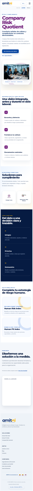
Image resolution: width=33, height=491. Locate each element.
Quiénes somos (5, 448)
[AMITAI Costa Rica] (25, 475)
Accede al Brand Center (14, 484)
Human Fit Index (5, 438)
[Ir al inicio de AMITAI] (7, 3)
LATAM (23, 7)
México (28, 7)
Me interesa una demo (10, 51)
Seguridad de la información (8, 461)
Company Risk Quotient (7, 440)
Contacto (4, 453)
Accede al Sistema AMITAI (16, 487)
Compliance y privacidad (7, 464)
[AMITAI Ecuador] (23, 475)
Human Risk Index (6, 435)
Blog (3, 451)
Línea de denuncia (6, 468)
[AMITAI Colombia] (20, 475)
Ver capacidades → (7, 55)
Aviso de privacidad (22, 370)
